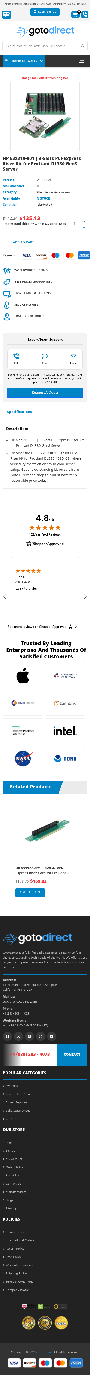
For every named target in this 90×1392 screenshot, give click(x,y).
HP (38, 186)
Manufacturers (16, 1192)
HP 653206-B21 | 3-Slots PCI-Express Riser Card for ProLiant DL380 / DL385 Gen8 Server (40, 871)
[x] (18, 1036)
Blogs (9, 1200)
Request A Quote (45, 393)
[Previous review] (5, 596)
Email (73, 363)
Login (9, 1142)
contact (72, 1055)
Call (16, 363)
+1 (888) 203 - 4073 (16, 1014)
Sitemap (11, 1208)
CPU (9, 1119)
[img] (45, 527)
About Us (12, 1175)
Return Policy (15, 1249)
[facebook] (7, 1036)
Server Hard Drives (19, 1094)
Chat (45, 363)
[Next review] (85, 596)
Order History (15, 1167)
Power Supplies (16, 1102)
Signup (10, 1151)
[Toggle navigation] (81, 61)
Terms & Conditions (19, 1282)
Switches (12, 1086)
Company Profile (17, 1290)
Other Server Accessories (53, 192)
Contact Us (13, 1184)
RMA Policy (13, 1257)
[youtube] (51, 1036)
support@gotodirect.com (20, 1002)
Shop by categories (24, 61)
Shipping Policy (16, 1273)
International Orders (20, 1240)
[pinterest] (29, 1036)
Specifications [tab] (19, 412)
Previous (7, 848)
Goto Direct (44, 1352)
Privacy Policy (15, 1232)
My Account (14, 1159)
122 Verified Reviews (45, 534)
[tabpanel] (45, 851)
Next (82, 848)
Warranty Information (21, 1265)
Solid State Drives (18, 1111)
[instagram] (40, 1036)
